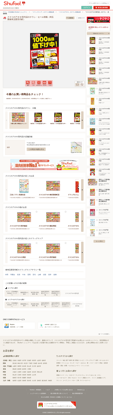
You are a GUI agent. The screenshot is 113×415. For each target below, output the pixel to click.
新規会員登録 (101, 7)
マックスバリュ (80, 375)
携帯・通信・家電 (61, 365)
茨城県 (35, 363)
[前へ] (6, 120)
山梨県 (15, 366)
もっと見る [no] (99, 241)
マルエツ (74, 378)
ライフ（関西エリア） (84, 378)
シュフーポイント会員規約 (38, 393)
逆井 (49, 274)
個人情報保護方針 (77, 393)
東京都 (15, 363)
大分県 (34, 380)
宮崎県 (39, 380)
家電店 (58, 363)
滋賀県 (29, 372)
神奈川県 (20, 363)
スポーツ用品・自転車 (101, 363)
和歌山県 (39, 372)
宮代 (34, 274)
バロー (73, 380)
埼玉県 (26, 363)
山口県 (34, 375)
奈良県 (34, 372)
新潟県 (24, 366)
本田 (6, 274)
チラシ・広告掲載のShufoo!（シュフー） (15, 12)
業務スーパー (60, 375)
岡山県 (15, 375)
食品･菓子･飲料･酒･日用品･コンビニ (74, 360)
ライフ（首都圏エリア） (99, 378)
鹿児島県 (44, 380)
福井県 (39, 366)
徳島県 (15, 377)
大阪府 (15, 372)
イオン (99, 375)
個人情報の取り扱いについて (59, 393)
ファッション (65, 363)
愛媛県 (24, 377)
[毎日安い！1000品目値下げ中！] (39, 117)
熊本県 (29, 380)
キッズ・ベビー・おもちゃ (78, 363)
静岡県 (19, 369)
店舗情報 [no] (70, 17)
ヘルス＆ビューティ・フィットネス (78, 365)
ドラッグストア (90, 360)
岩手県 (24, 360)
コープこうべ (67, 380)
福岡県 (15, 380)
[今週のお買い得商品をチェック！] (19, 117)
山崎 (39, 274)
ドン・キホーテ (70, 375)
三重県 (29, 369)
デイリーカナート (85, 380)
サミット (59, 380)
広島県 (19, 375)
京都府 (24, 372)
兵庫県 (19, 372)
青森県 (19, 360)
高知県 (29, 377)
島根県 (29, 375)
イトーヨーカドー (61, 378)
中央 (23, 274)
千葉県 (30, 363)
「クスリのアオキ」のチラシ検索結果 (69, 12)
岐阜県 (24, 369)
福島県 (44, 360)
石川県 (34, 366)
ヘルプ (48, 390)
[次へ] (82, 120)
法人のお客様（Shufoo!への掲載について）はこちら (56, 397)
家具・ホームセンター (102, 360)
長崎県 (24, 380)
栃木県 (40, 363)
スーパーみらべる (91, 375)
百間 (29, 274)
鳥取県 (24, 375)
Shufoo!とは (81, 390)
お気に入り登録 (36, 211)
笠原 (18, 274)
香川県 (19, 377)
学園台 (12, 274)
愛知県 (15, 369)
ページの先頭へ (104, 334)
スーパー (59, 360)
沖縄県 (50, 380)
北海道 (15, 360)
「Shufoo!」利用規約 (35, 390)
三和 (77, 380)
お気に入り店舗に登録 (80, 17)
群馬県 (45, 363)
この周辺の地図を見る (36, 149)
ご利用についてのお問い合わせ (63, 390)
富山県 (29, 366)
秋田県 (34, 360)
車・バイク (90, 363)
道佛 (54, 274)
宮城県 (29, 360)
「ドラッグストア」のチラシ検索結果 (43, 12)
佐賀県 (19, 380)
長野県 (19, 366)
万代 (69, 378)
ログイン (86, 7)
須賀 (44, 274)
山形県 (39, 360)
